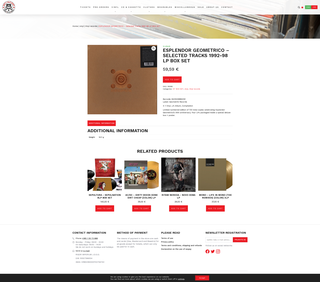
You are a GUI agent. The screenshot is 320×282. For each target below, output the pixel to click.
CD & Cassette (131, 7)
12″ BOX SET (178, 89)
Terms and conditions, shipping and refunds (181, 245)
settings (181, 279)
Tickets (85, 7)
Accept (202, 278)
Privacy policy (167, 242)
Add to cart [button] (104, 208)
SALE (201, 7)
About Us (212, 7)
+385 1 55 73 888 (87, 238)
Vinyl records (91, 26)
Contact (227, 7)
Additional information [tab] (101, 123)
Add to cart (172, 80)
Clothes (149, 7)
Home (75, 26)
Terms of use (167, 238)
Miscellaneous (185, 7)
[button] (153, 48)
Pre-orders (101, 7)
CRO (314, 7)
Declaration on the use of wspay (176, 249)
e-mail (83, 251)
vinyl (115, 7)
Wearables (164, 7)
